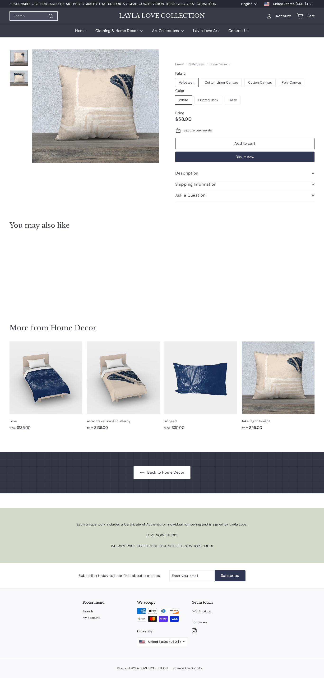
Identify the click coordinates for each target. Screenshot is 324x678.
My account (91, 618)
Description (187, 173)
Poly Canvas (291, 82)
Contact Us (238, 30)
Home (80, 30)
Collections (196, 64)
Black (233, 100)
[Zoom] (95, 106)
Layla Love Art (206, 30)
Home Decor (218, 64)
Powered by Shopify (187, 668)
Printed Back (208, 100)
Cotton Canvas (260, 82)
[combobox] (33, 16)
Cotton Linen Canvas (221, 82)
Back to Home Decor (165, 472)
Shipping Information (196, 184)
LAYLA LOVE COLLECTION (162, 16)
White (183, 100)
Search (88, 611)
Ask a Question (190, 195)
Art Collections (166, 30)
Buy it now (245, 156)
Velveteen (186, 82)
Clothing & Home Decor (117, 30)
